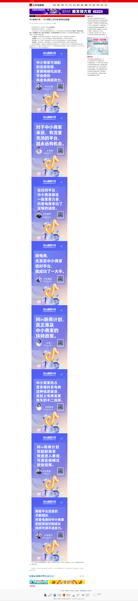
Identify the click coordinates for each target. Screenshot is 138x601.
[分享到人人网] (39, 576)
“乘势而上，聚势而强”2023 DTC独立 (95, 31)
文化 (106, 5)
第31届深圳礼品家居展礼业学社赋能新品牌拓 (97, 22)
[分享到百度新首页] (48, 576)
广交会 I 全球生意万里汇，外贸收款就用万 (97, 25)
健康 (86, 5)
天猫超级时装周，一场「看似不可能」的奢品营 (98, 62)
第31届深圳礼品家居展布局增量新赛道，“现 (97, 27)
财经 (58, 5)
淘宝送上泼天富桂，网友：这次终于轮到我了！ (98, 66)
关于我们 (62, 590)
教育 (78, 5)
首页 (37, 16)
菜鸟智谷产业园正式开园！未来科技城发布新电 (98, 20)
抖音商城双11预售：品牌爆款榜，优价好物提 (97, 29)
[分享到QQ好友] (44, 576)
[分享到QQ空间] (32, 576)
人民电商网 (31, 1)
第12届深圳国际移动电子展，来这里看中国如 (97, 64)
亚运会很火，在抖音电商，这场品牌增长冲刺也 (98, 23)
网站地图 (76, 590)
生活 (74, 5)
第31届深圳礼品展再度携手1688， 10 (96, 59)
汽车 (90, 5)
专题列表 (101, 1)
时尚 (102, 5)
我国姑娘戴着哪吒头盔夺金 (93, 75)
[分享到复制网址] (55, 576)
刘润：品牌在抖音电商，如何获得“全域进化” (97, 73)
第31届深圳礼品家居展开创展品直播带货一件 (97, 34)
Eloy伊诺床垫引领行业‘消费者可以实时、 (96, 60)
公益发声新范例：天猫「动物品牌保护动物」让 (98, 68)
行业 (70, 5)
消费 (62, 5)
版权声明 (67, 590)
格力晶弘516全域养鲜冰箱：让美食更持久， (97, 71)
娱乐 (94, 5)
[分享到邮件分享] (50, 576)
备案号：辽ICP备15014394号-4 (64, 598)
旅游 (82, 5)
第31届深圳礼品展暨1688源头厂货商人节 (96, 18)
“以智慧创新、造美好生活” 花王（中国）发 (97, 32)
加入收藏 (106, 1)
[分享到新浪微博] (35, 576)
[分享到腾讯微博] (37, 576)
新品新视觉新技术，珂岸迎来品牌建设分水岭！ (98, 69)
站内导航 (72, 590)
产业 (66, 5)
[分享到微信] (41, 576)
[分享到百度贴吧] (46, 576)
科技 (98, 5)
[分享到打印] (53, 576)
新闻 (54, 5)
